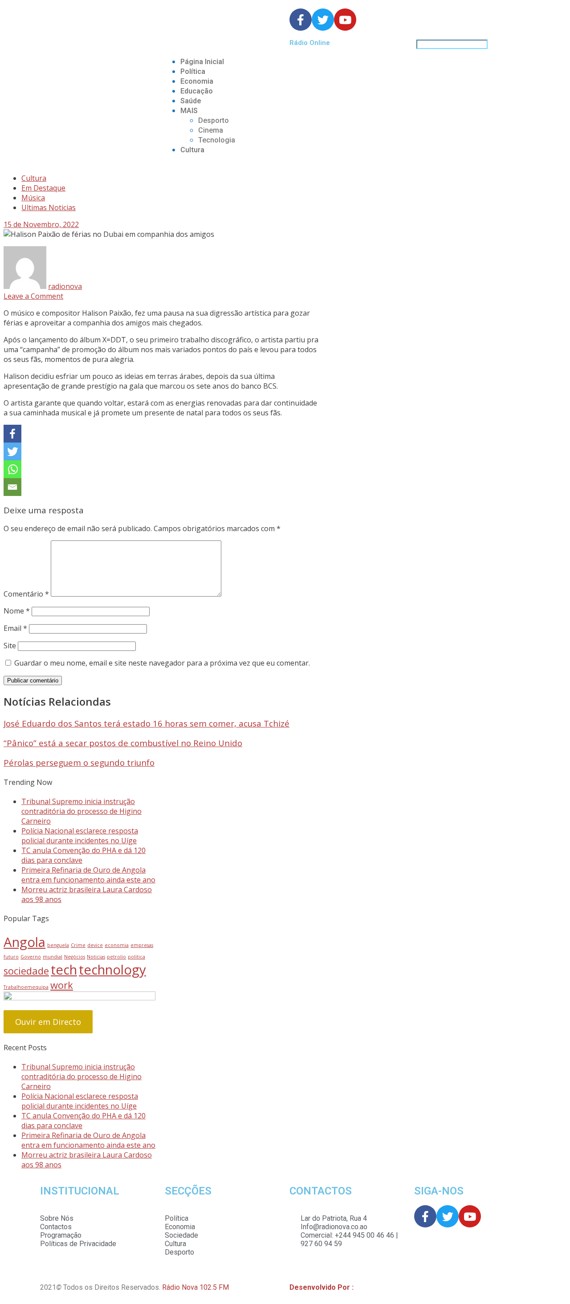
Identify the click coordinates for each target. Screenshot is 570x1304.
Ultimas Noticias (48, 207)
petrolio (116, 957)
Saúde (190, 101)
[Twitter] (12, 451)
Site (10, 645)
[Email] (12, 487)
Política (192, 71)
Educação (196, 91)
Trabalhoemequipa (26, 987)
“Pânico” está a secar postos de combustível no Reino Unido (123, 742)
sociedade (26, 970)
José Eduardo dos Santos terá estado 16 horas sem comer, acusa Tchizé (146, 723)
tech (64, 970)
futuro (11, 957)
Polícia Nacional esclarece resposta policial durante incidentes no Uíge (79, 835)
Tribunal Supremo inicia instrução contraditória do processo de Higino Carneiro (81, 811)
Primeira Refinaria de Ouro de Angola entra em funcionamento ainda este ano (88, 875)
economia (117, 945)
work (61, 985)
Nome (17, 611)
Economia (196, 81)
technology (112, 970)
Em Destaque (43, 188)
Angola (24, 942)
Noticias (96, 957)
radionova (65, 286)
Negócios (74, 957)
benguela (58, 945)
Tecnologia (216, 140)
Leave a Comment (33, 296)
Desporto (213, 120)
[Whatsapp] (12, 469)
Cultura (192, 150)
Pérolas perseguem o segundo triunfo (79, 762)
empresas (141, 945)
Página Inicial (202, 61)
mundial (52, 957)
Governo (30, 957)
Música (33, 198)
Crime (78, 945)
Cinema (210, 130)
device (95, 945)
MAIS (189, 110)
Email (15, 628)
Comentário (26, 594)
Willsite (367, 1287)
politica (136, 957)
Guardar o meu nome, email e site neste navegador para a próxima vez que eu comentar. (162, 663)
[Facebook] (12, 434)
